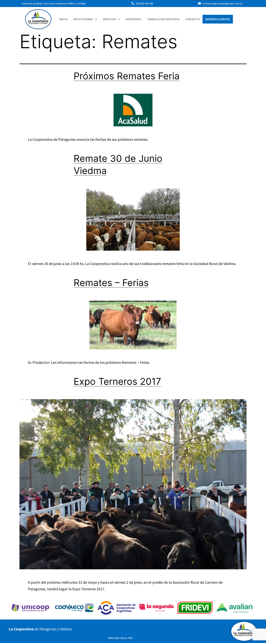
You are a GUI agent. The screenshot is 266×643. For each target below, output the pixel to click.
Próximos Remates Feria (127, 76)
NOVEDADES (133, 19)
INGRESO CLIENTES (217, 19)
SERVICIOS (109, 19)
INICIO (63, 19)
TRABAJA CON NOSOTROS (163, 19)
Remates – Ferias (111, 282)
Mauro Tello (127, 638)
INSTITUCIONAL (83, 19)
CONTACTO (192, 19)
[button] (85, 19)
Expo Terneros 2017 (117, 381)
